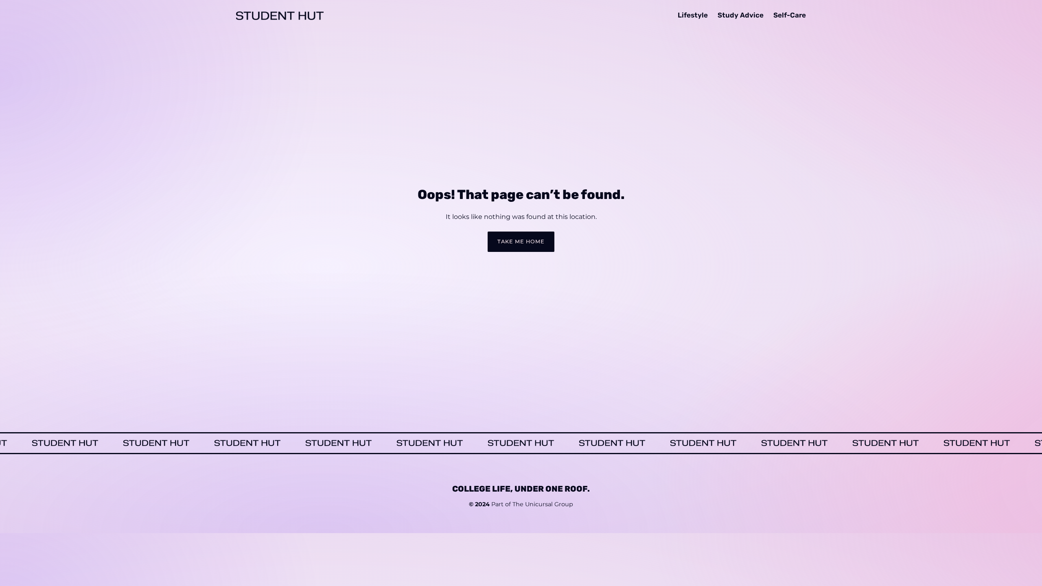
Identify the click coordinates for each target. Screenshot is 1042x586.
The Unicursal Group (542, 504)
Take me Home (521, 241)
